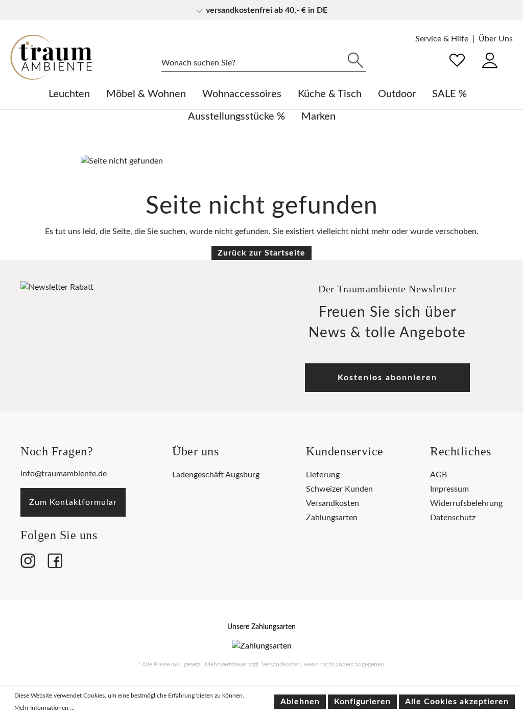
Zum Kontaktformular (73, 502)
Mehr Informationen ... (44, 708)
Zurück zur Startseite (261, 253)
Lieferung (323, 475)
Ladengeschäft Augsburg (215, 475)
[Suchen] (355, 59)
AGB (438, 475)
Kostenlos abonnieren (387, 378)
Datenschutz (453, 518)
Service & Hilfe (441, 39)
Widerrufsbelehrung (466, 503)
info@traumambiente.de (63, 474)
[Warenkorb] (512, 53)
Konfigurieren (362, 702)
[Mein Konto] (490, 59)
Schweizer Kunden (339, 489)
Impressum (449, 489)
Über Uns (496, 39)
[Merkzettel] (457, 59)
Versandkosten (332, 503)
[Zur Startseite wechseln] (51, 57)
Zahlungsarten (332, 518)
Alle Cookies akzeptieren (457, 702)
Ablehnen (300, 702)
